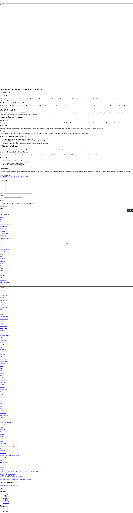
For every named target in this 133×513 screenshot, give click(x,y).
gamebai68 (2, 387)
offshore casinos (3, 410)
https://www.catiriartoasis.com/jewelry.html (9, 446)
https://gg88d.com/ (28, 112)
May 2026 (5, 498)
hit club (1, 368)
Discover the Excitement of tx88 (7, 475)
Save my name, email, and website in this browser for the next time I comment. (19, 203)
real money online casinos (5, 415)
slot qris (1, 436)
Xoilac (1, 438)
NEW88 (2, 384)
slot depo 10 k (3, 450)
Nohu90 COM (3, 328)
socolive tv (3, 290)
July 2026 (5, 495)
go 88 (1, 356)
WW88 (1, 304)
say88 (1, 323)
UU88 (1, 217)
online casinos (3, 354)
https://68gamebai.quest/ (5, 361)
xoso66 (1, 469)
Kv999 (66, 243)
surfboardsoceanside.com (5, 282)
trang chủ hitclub (3, 382)
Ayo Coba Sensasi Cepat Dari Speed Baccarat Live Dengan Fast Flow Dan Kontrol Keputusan (21, 471)
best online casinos (4, 307)
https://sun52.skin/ (4, 363)
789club (2, 370)
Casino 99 (2, 467)
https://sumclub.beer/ (4, 359)
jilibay (1, 403)
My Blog (2, 1)
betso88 (1, 408)
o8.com (1, 268)
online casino (3, 429)
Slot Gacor (2, 221)
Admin (10, 92)
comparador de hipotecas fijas (6, 238)
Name (1, 195)
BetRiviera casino (4, 226)
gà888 (1, 417)
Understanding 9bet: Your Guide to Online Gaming (11, 476)
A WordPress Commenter (5, 485)
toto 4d (1, 366)
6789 (66, 241)
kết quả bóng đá (3, 326)
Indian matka (3, 424)
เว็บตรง (2, 246)
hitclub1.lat (2, 312)
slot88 (1, 263)
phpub (1, 427)
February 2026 (6, 501)
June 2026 (5, 496)
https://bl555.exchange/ (5, 464)
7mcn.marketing (3, 443)
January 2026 (6, 503)
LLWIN (2, 254)
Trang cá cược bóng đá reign (6, 265)
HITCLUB (2, 261)
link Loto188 (3, 420)
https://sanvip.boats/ (4, 335)
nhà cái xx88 (3, 457)
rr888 (1, 448)
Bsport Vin (3, 287)
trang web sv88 (3, 300)
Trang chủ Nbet (3, 295)
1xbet (1, 406)
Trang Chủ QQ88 (4, 233)
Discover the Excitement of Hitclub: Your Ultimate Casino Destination (15, 479)
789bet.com (2, 302)
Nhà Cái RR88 (3, 462)
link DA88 (2, 258)
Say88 (1, 396)
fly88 (1, 256)
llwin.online (2, 275)
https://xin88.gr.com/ (4, 333)
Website (1, 200)
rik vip (1, 321)
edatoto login (3, 340)
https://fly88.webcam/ (4, 249)
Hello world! (15, 485)
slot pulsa (2, 431)
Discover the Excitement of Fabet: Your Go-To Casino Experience (14, 477)
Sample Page (5, 511)
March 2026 (5, 500)
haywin (1, 342)
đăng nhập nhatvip (4, 319)
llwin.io (1, 277)
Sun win (2, 373)
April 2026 (5, 499)
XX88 (1, 219)
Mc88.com (2, 380)
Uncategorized (7, 175)
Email (1, 198)
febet (1, 309)
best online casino (4, 316)
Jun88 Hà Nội (3, 349)
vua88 (1, 488)
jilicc (1, 401)
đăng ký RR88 (3, 453)
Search (1, 208)
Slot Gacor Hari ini (4, 228)
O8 (0, 391)
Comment (2, 193)
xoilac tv (2, 292)
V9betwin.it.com (3, 337)
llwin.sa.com (3, 280)
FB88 (1, 460)
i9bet (1, 347)
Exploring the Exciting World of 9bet (8, 474)
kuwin (1, 284)
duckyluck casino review (5, 422)
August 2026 (5, 494)
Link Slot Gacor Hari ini (5, 224)
